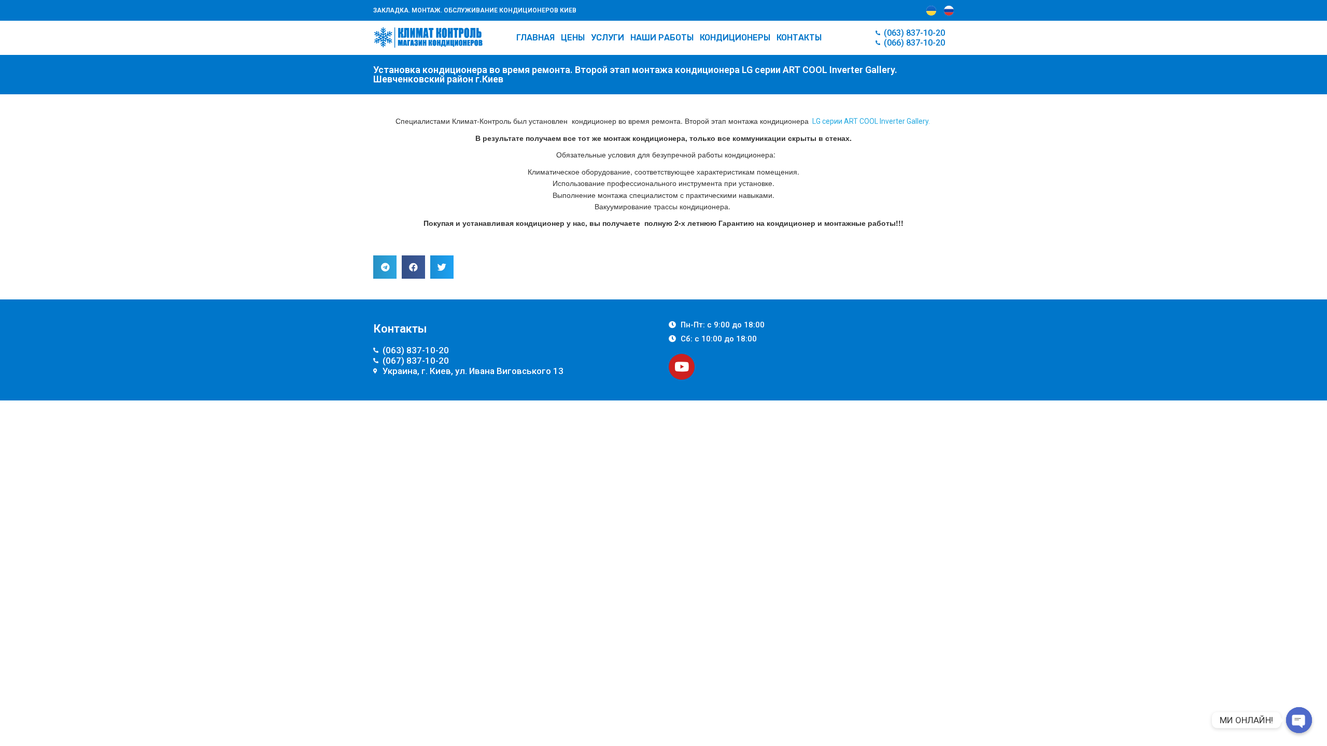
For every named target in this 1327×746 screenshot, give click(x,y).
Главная (535, 37)
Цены (573, 37)
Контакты (799, 37)
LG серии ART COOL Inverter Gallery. (871, 121)
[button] (385, 267)
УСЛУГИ (607, 37)
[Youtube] (682, 367)
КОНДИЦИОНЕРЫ (735, 37)
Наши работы (662, 37)
